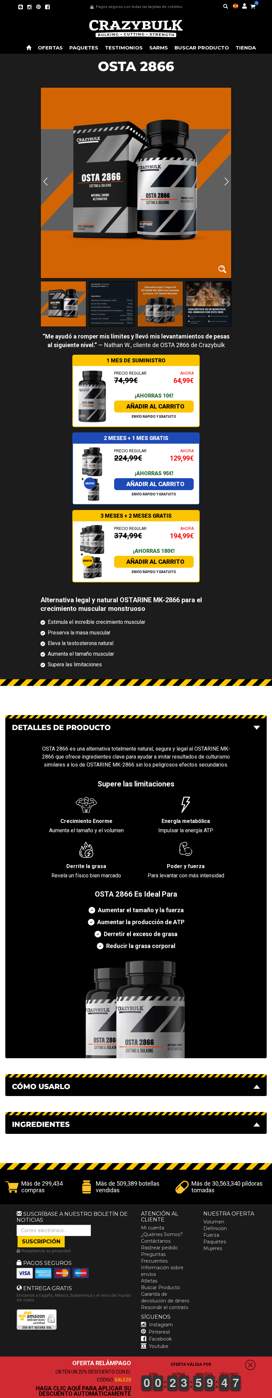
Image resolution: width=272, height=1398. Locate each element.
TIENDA (246, 47)
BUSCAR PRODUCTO (201, 47)
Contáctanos (155, 1241)
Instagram (161, 1325)
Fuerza (211, 1235)
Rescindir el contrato (164, 1307)
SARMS (158, 47)
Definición (215, 1228)
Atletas (149, 1281)
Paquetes (214, 1242)
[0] (252, 5)
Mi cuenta (152, 1228)
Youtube (159, 1346)
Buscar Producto (160, 1287)
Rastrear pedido (159, 1248)
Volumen (213, 1222)
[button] (271, 1393)
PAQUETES (83, 47)
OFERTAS (50, 47)
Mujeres (212, 1248)
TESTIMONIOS (124, 47)
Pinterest (159, 1332)
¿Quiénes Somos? (162, 1234)
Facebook (160, 1339)
